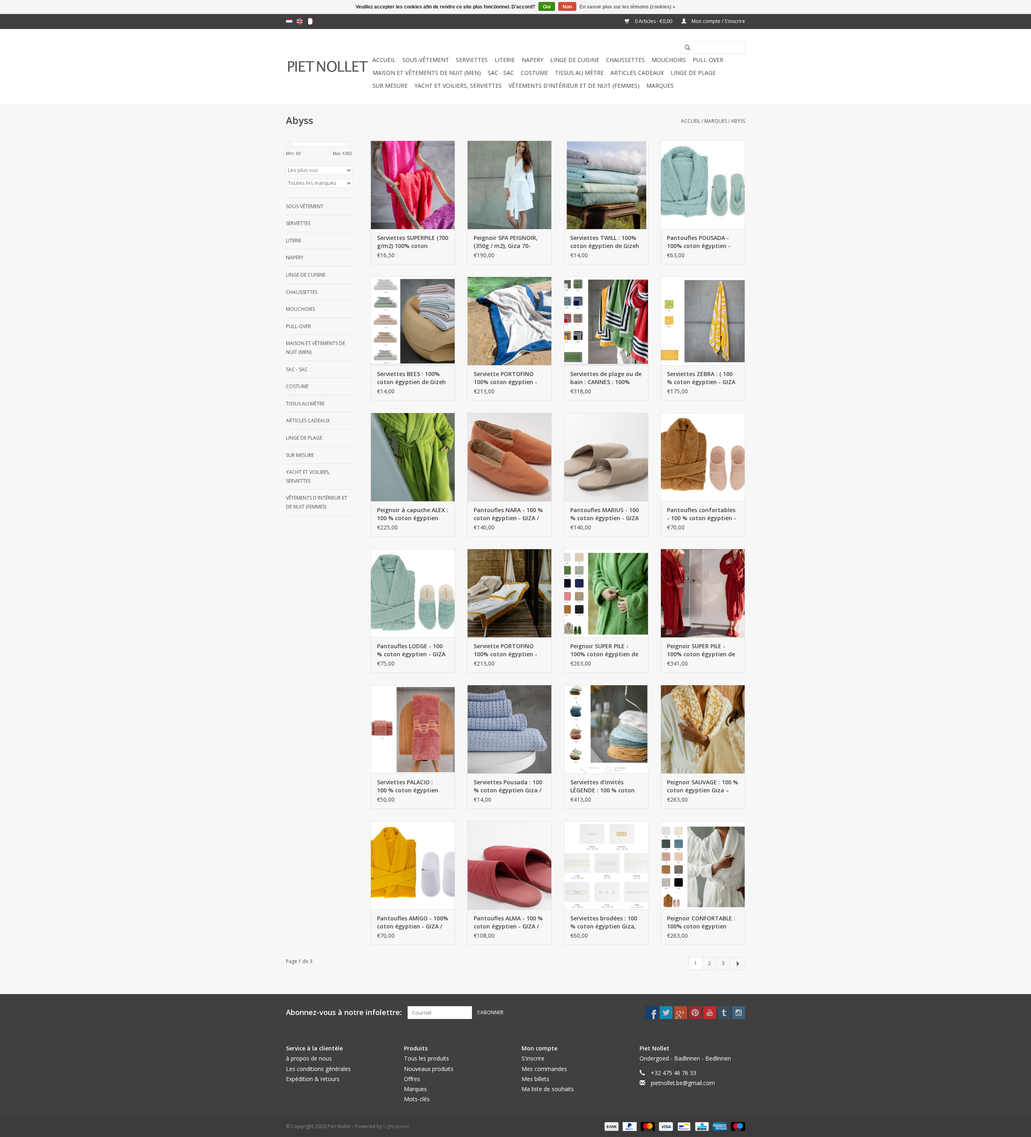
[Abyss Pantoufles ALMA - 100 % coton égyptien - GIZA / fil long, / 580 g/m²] (509, 865)
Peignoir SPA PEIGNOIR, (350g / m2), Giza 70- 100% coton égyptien (506, 242)
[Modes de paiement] (611, 1126)
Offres (412, 1079)
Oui (547, 7)
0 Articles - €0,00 (653, 21)
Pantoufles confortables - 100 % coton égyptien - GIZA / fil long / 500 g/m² (701, 514)
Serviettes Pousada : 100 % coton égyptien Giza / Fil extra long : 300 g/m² (508, 786)
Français (310, 21)
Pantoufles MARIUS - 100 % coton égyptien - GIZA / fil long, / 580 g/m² (604, 514)
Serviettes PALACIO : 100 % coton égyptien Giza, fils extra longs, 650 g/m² (407, 786)
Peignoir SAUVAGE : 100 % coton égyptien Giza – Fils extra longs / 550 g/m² (702, 786)
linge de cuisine (574, 60)
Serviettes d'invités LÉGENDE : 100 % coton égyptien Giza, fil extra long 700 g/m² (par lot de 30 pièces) (605, 786)
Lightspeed (396, 1126)
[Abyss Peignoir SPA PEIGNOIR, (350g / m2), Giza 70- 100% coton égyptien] (509, 185)
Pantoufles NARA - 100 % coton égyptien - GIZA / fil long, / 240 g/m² (508, 514)
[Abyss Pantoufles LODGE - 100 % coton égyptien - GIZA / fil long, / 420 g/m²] (413, 593)
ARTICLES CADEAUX (637, 72)
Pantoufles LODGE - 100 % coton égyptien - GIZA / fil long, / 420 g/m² (411, 650)
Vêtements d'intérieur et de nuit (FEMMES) (574, 85)
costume (534, 72)
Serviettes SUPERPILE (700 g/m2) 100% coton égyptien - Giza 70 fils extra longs (412, 242)
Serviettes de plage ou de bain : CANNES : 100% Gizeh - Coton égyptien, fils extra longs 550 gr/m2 (606, 378)
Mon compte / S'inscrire (717, 21)
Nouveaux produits (428, 1069)
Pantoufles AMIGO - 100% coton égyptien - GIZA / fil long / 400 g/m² (412, 922)
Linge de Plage (693, 72)
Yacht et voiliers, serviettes (458, 85)
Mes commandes (544, 1069)
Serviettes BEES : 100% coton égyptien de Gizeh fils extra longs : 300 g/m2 (411, 378)
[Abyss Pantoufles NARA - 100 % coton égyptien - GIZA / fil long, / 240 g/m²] (509, 457)
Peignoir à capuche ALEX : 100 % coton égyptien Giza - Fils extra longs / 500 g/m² (412, 514)
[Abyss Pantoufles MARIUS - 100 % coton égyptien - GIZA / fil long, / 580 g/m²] (606, 457)
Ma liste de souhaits (548, 1089)
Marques (660, 85)
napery (532, 60)
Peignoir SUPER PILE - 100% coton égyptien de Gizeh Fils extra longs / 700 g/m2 (604, 650)
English (299, 21)
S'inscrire (533, 1058)
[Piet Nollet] (328, 66)
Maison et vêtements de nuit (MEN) (427, 72)
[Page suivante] (737, 963)
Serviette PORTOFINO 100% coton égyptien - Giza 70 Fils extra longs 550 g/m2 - (506, 378)
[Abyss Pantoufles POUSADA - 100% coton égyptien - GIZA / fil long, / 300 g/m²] (702, 185)
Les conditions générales (318, 1069)
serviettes (472, 60)
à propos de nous (309, 1058)
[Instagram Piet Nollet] (738, 1012)
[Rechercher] (685, 48)
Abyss (738, 121)
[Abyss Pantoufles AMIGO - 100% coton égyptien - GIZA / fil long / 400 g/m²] (413, 865)
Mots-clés (417, 1099)
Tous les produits (426, 1058)
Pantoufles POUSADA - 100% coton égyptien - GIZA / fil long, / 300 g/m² (701, 242)
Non (567, 7)
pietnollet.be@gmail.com (683, 1083)
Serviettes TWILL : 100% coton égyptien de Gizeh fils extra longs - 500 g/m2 (604, 242)
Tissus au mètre (579, 72)
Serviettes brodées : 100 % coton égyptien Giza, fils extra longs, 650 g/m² (605, 922)
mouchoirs (669, 60)
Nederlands (289, 21)
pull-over (708, 60)
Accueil (384, 60)
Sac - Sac (501, 72)
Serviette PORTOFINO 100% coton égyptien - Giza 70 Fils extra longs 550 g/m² (506, 650)
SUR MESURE (390, 85)
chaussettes (625, 60)
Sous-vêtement (425, 60)
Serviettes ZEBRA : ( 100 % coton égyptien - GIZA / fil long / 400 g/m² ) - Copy (701, 378)
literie (505, 60)
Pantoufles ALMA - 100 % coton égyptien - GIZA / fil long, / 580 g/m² (508, 922)
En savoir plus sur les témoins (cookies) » (627, 7)
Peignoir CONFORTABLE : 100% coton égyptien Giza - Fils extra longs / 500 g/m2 (701, 922)
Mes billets (535, 1079)
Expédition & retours (313, 1079)
